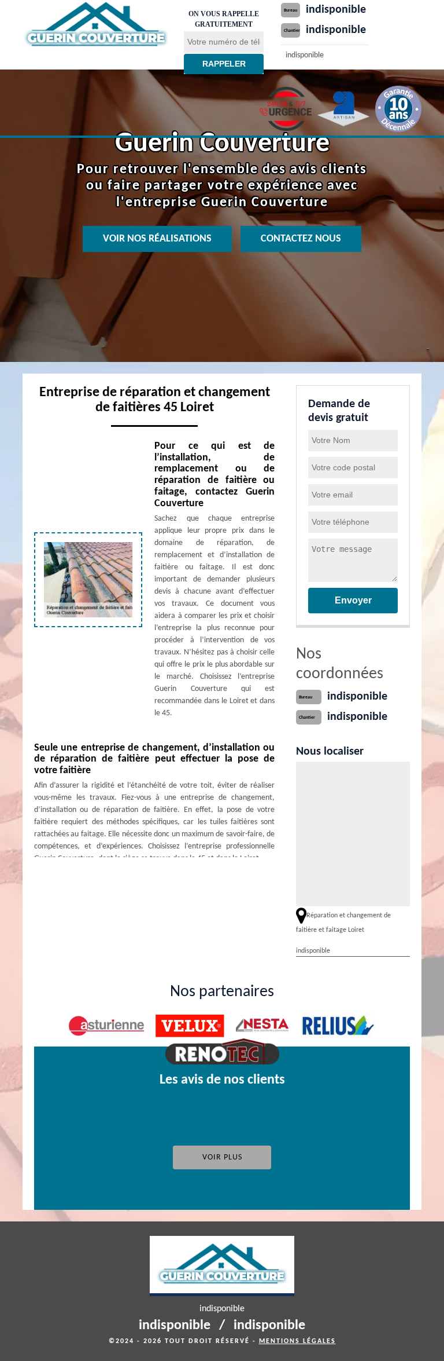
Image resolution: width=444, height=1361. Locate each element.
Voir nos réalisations (157, 238)
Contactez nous (301, 238)
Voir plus (222, 1157)
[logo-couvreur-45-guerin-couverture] (96, 25)
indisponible (336, 10)
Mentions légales (297, 1341)
